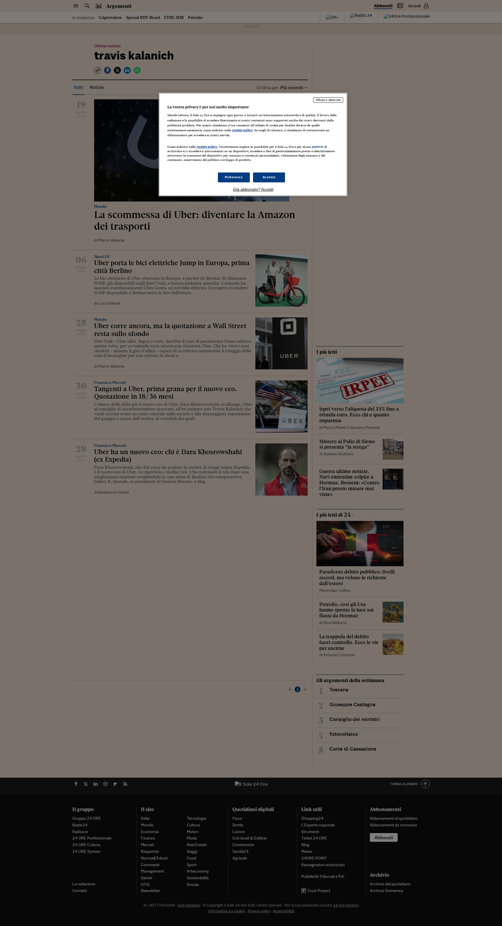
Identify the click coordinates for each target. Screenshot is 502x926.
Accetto (269, 177)
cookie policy (242, 130)
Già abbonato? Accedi (253, 189)
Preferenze (234, 177)
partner (317, 146)
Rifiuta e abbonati (328, 100)
